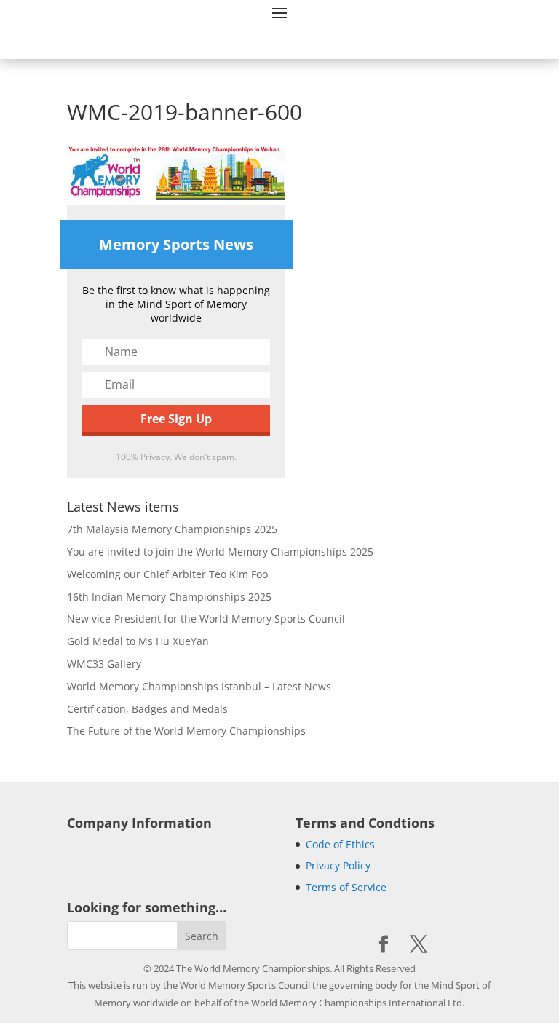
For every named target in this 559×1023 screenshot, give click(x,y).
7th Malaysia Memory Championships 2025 (172, 529)
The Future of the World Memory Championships (186, 731)
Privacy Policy (338, 865)
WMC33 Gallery (104, 664)
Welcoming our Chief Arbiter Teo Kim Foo (167, 574)
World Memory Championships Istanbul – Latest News (199, 686)
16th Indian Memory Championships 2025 (169, 597)
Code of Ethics (340, 844)
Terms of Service (346, 887)
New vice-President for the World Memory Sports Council (206, 618)
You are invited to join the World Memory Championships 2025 (220, 551)
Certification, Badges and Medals (147, 709)
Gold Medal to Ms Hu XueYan (138, 641)
